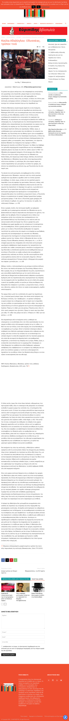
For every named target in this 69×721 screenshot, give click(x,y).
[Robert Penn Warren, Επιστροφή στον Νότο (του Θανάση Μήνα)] (38, 587)
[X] (7, 560)
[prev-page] (2, 604)
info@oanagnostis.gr (33, 709)
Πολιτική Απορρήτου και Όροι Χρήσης (53, 716)
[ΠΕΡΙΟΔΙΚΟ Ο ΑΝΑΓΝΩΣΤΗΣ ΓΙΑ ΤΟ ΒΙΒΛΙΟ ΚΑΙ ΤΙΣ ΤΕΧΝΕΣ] (34, 11)
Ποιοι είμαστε (24, 716)
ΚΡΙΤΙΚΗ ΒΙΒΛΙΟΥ (11, 37)
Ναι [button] (34, 7)
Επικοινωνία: (23, 709)
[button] (65, 23)
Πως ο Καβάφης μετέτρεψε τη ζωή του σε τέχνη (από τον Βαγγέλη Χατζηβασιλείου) (22, 597)
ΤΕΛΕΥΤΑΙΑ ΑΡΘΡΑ (37, 579)
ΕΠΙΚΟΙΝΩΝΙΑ (58, 23)
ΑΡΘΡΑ (35, 23)
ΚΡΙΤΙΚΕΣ (19, 37)
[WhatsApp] (15, 560)
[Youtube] (61, 680)
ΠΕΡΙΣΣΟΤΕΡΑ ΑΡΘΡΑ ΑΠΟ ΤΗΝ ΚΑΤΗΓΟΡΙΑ (15, 579)
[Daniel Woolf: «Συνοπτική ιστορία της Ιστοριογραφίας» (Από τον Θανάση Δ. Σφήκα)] (7, 587)
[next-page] (5, 604)
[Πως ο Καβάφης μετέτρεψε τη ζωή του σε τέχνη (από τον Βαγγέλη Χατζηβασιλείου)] (23, 587)
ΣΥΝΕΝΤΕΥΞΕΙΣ (20, 23)
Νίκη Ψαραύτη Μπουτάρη (55, 129)
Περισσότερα (22, 705)
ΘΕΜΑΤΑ (29, 23)
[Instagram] (52, 680)
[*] (28, 366)
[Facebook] (3, 560)
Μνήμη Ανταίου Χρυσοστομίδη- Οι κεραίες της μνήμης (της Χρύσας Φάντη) (57, 65)
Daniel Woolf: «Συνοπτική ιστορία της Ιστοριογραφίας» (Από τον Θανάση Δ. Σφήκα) (7, 597)
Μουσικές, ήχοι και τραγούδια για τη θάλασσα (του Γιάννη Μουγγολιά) (57, 46)
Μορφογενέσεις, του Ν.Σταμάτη (35, 571)
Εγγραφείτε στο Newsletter (36, 716)
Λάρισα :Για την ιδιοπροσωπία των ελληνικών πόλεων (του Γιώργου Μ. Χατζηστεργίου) (57, 73)
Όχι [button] (38, 7)
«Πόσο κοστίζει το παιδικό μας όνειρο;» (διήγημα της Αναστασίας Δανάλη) (57, 104)
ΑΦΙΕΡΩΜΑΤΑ (10, 23)
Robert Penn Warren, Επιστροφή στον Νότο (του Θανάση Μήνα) (38, 595)
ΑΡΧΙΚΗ (4, 23)
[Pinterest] (11, 560)
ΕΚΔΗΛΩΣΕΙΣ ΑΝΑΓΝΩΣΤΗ (46, 23)
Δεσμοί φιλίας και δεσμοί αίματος (9, 572)
